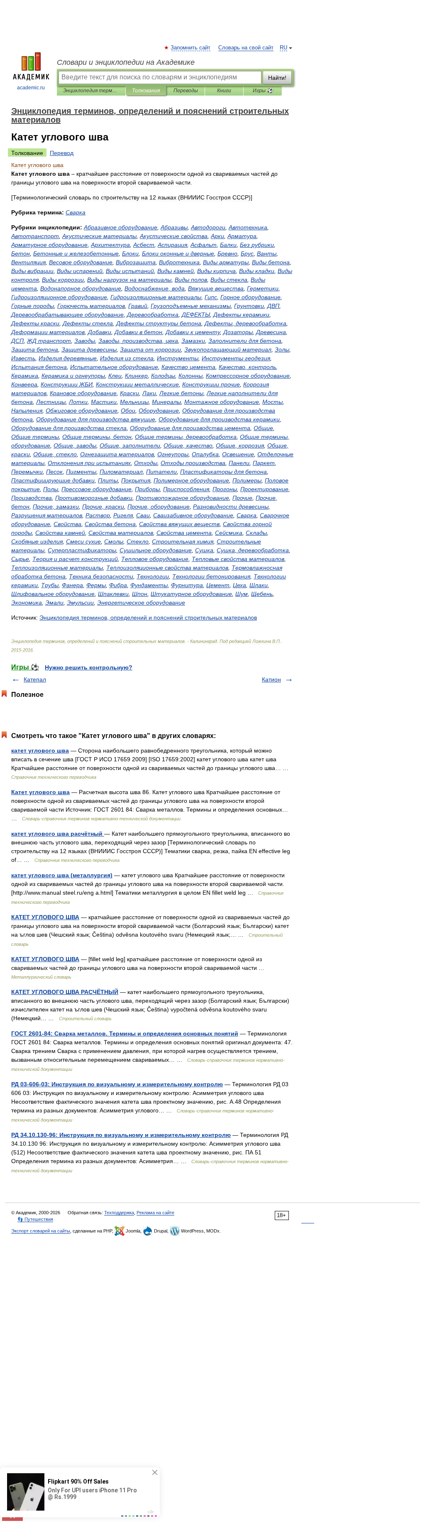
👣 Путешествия (35, 1219)
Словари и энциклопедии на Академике (126, 62)
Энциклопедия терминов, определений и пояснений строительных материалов (91, 90)
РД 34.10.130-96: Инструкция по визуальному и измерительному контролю (121, 1135)
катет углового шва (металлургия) (61, 875)
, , (138, 340)
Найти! (277, 77)
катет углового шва (40, 750)
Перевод (61, 153)
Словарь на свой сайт (246, 48)
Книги (224, 90)
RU (283, 48)
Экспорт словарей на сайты (40, 1230)
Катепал (35, 679)
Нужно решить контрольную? (88, 667)
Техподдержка (119, 1212)
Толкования (146, 90)
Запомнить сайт (190, 48)
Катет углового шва (40, 792)
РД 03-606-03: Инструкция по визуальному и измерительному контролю (117, 1084)
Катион (271, 679)
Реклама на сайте (155, 1212)
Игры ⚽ (263, 90)
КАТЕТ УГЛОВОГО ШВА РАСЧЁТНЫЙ (64, 992)
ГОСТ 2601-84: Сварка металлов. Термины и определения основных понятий (124, 1033)
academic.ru (31, 88)
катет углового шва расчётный (57, 833)
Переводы (185, 90)
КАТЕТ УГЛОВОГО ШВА (45, 917)
